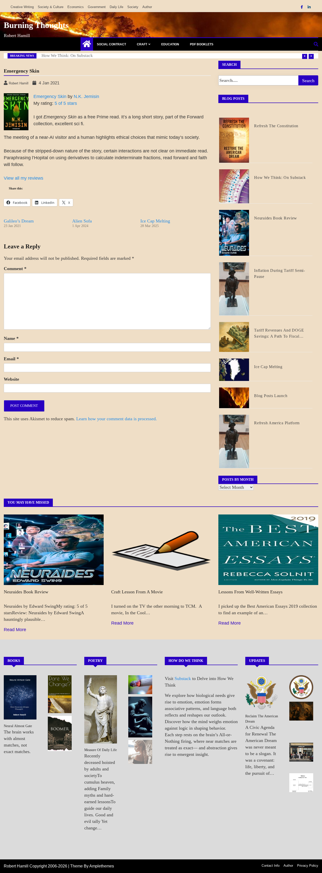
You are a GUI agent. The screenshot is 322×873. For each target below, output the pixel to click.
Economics (75, 7)
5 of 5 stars (66, 103)
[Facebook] (302, 7)
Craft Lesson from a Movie (137, 591)
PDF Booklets (201, 44)
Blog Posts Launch (270, 396)
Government (97, 7)
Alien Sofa (82, 220)
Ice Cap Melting (155, 220)
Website (11, 379)
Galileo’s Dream (19, 220)
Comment (15, 268)
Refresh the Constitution (276, 126)
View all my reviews (23, 178)
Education (170, 44)
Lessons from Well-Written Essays (250, 591)
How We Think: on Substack (67, 55)
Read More (15, 629)
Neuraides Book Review (275, 218)
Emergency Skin (49, 96)
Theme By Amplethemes (92, 866)
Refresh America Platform (277, 423)
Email (11, 358)
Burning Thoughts (36, 25)
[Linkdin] (309, 7)
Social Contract (111, 44)
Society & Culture (50, 7)
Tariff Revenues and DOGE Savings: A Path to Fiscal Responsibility (279, 333)
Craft (142, 44)
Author (147, 7)
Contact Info (270, 865)
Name (11, 338)
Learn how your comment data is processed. (116, 418)
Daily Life (116, 7)
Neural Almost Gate (18, 726)
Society (132, 7)
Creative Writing (22, 7)
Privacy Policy (307, 865)
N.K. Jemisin (86, 96)
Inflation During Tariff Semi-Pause (279, 273)
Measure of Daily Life (100, 750)
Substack (183, 678)
